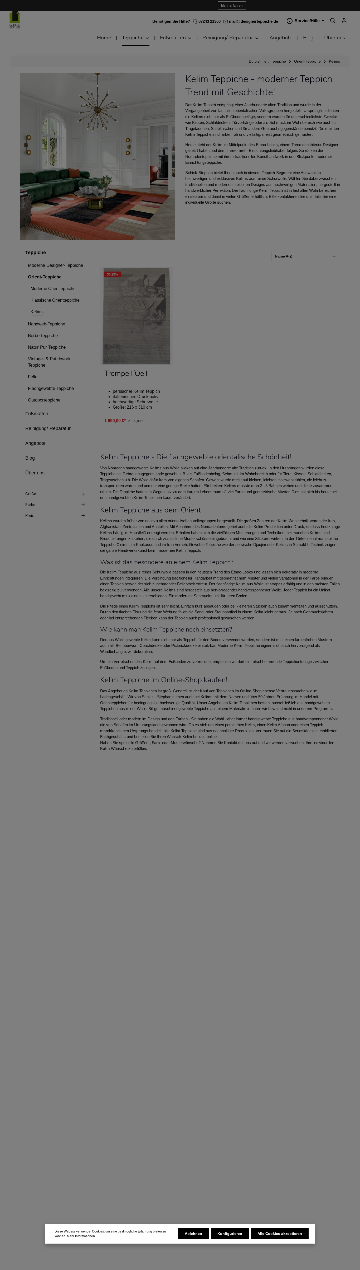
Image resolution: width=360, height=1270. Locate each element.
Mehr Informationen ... (82, 1236)
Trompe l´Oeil (125, 374)
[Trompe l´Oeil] (136, 316)
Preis (29, 515)
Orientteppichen (113, 703)
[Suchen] (332, 20)
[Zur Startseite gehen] (14, 20)
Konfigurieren (229, 1233)
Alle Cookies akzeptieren (279, 1233)
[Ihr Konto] (344, 20)
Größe (30, 494)
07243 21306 (209, 21)
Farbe (30, 504)
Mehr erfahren (231, 5)
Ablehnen (193, 1233)
